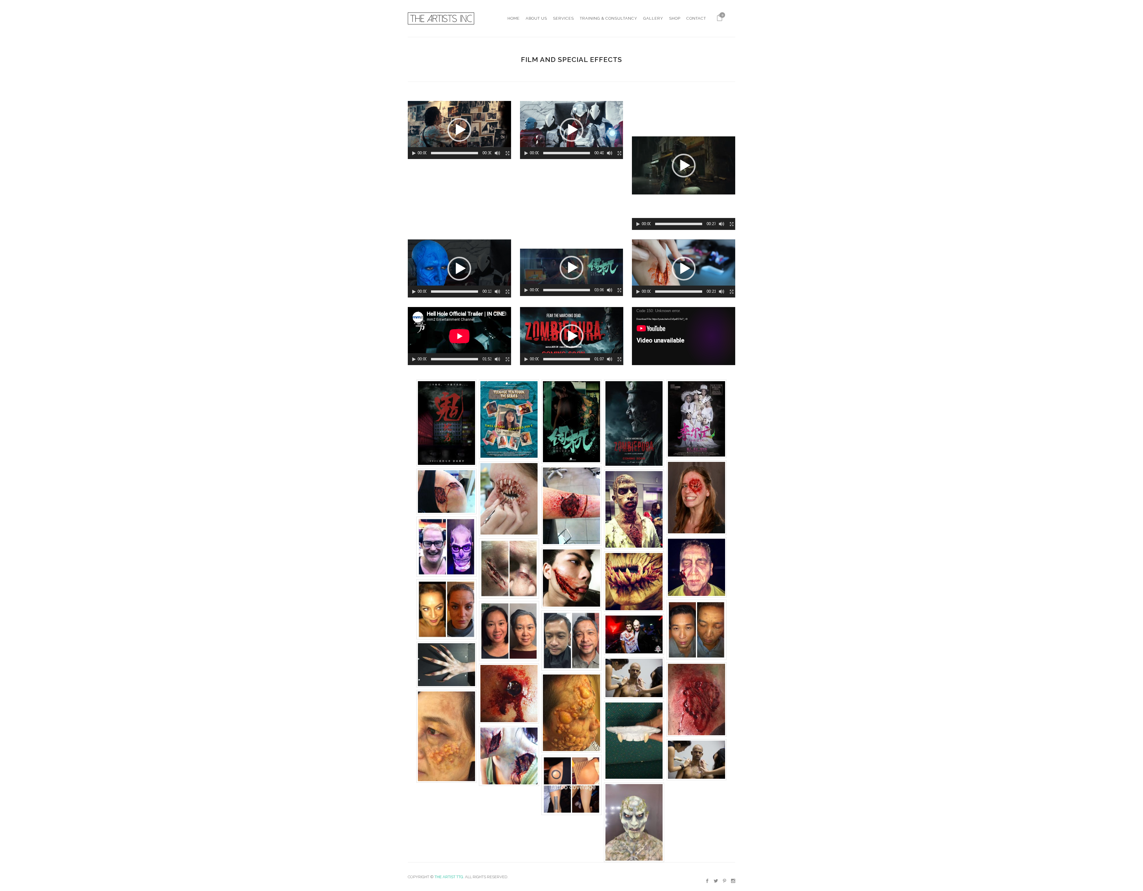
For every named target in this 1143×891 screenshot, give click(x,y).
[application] (459, 130)
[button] (459, 130)
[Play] (414, 153)
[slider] (454, 153)
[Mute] (497, 153)
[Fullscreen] (507, 153)
